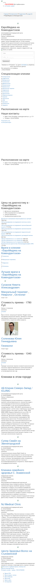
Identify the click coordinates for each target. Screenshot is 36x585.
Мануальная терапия (8, 88)
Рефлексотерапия (7, 95)
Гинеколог (7, 345)
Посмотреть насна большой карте (6, 121)
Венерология (6, 80)
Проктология (6, 93)
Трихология (6, 98)
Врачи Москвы (8, 576)
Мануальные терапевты (8, 260)
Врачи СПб (8, 573)
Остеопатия (6, 92)
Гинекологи (5, 257)
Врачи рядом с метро (10, 575)
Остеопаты (5, 267)
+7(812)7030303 (9, 4)
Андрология (6, 78)
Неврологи (4, 263)
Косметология (6, 85)
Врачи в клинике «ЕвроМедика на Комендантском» (11, 250)
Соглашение (8, 581)
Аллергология (6, 76)
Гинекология (6, 81)
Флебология (6, 103)
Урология (5, 102)
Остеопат (20, 294)
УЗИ (4, 100)
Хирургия (5, 105)
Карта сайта (8, 580)
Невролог (7, 294)
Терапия (5, 97)
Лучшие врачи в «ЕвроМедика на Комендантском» (11, 274)
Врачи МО (7, 578)
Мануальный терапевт (14, 292)
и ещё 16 (29, 14)
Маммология (6, 87)
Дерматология (6, 83)
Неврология (6, 90)
